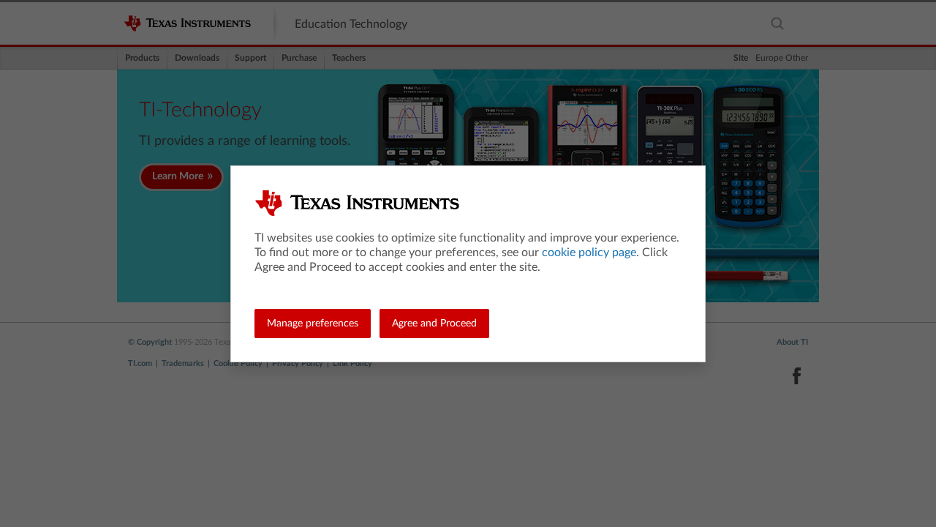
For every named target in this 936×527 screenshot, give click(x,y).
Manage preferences (312, 323)
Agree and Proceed (434, 323)
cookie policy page (589, 252)
